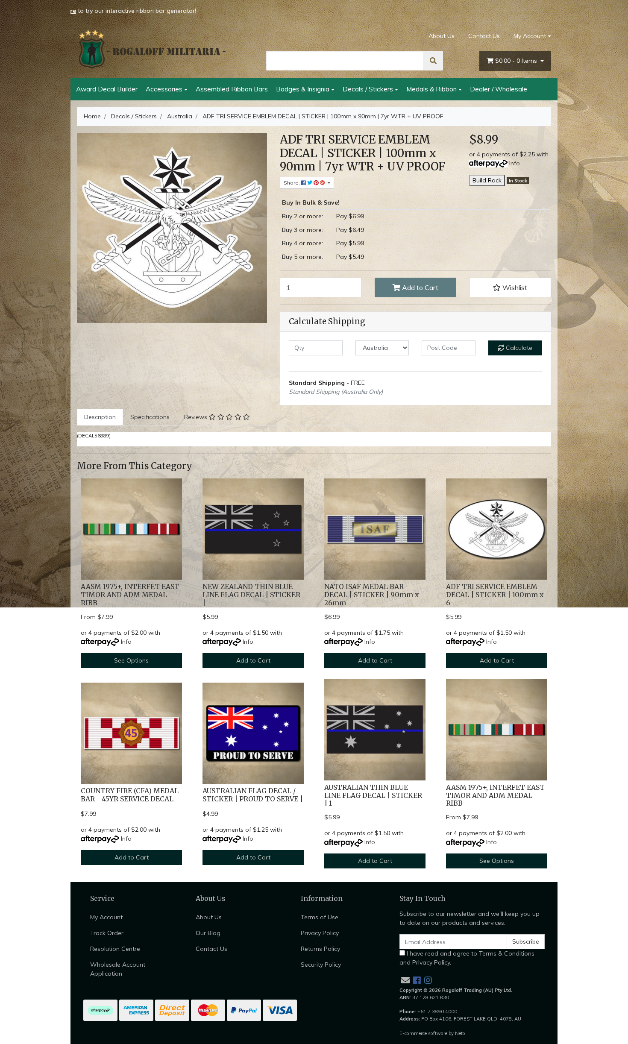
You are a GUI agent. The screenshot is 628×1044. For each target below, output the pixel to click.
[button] (510, 287)
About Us (441, 36)
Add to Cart (419, 287)
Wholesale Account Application (117, 969)
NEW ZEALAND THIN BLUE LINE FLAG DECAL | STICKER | (251, 595)
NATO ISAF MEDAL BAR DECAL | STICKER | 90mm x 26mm (371, 595)
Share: (292, 182)
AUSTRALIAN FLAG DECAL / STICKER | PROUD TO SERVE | (252, 795)
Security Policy (321, 964)
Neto (460, 1033)
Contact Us (484, 36)
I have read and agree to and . (466, 958)
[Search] (433, 60)
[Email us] (405, 980)
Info (514, 163)
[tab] (100, 417)
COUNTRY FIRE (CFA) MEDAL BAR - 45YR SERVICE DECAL (130, 795)
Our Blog (208, 933)
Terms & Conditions (506, 953)
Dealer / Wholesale (498, 89)
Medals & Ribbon (431, 89)
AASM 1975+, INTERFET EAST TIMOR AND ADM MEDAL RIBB (130, 595)
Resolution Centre (115, 949)
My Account (530, 36)
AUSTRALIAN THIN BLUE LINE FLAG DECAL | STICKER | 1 (373, 795)
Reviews (196, 417)
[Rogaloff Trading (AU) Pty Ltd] (151, 49)
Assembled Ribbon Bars (232, 89)
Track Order (106, 933)
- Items (517, 61)
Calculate (518, 348)
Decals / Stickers (368, 89)
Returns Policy (320, 949)
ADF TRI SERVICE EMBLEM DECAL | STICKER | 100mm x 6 (494, 595)
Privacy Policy (320, 933)
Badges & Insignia (302, 89)
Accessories (164, 89)
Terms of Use (319, 917)
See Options (131, 660)
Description (100, 417)
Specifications (150, 417)
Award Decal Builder (107, 89)
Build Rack (487, 180)
